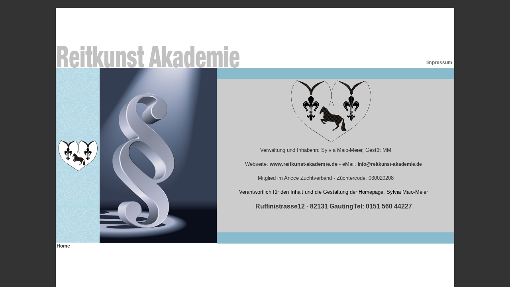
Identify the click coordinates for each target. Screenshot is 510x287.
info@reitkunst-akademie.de (390, 164)
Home (63, 246)
